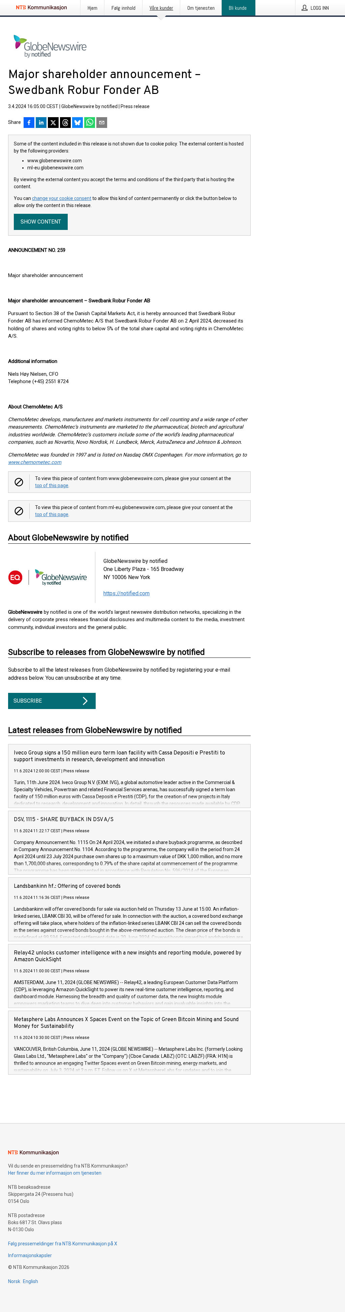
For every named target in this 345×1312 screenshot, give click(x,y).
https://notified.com (126, 593)
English (30, 1281)
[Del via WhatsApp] (89, 123)
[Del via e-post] (101, 123)
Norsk (14, 1281)
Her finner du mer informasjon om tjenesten (54, 1173)
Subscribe (27, 701)
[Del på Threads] (65, 123)
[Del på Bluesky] (77, 123)
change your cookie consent (61, 198)
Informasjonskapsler (30, 1255)
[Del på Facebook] (29, 123)
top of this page (51, 485)
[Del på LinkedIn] (41, 123)
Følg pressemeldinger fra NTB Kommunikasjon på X (62, 1243)
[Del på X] (53, 123)
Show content (41, 221)
